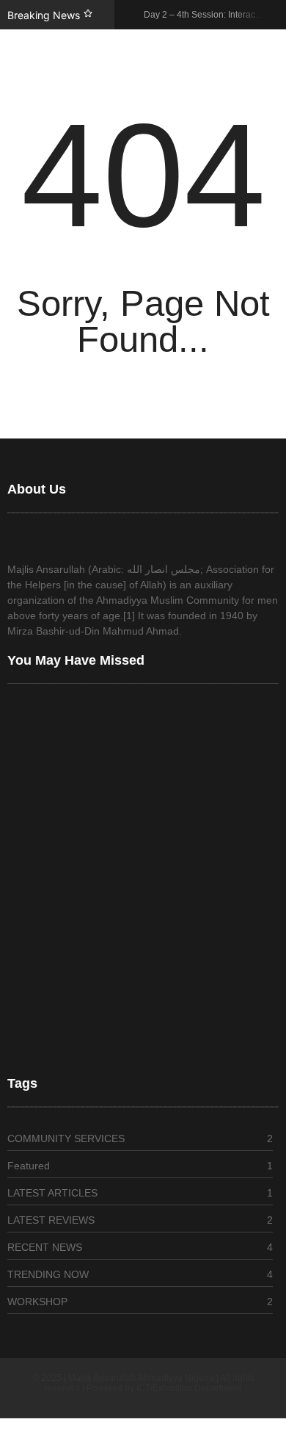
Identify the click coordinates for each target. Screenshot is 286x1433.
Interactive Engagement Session (82, 959)
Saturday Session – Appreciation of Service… (112, 1037)
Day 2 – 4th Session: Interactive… (86, 899)
